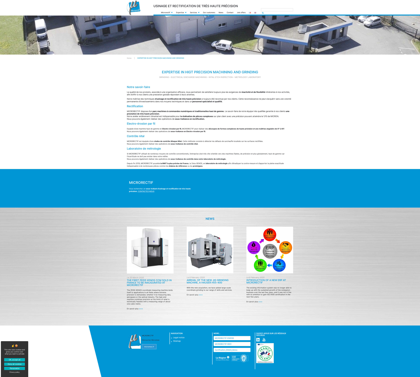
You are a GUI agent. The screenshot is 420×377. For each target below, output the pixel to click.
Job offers (241, 12)
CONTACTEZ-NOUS (146, 191)
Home (129, 58)
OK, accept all (14, 360)
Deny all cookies (14, 364)
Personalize (14, 368)
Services (193, 12)
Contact (230, 12)
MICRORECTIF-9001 (223, 344)
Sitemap (177, 341)
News (221, 12)
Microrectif (165, 12)
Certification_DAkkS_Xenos (226, 350)
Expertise (180, 12)
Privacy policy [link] (15, 372)
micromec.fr (149, 347)
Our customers (209, 12)
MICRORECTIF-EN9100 (224, 338)
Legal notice (178, 337)
